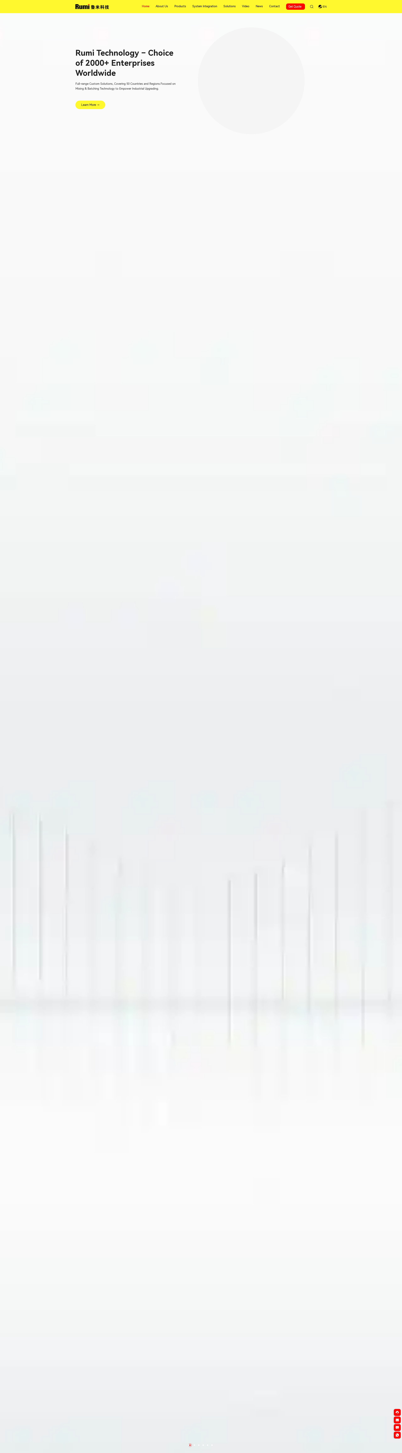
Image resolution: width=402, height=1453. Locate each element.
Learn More (88, 104)
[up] (397, 1442)
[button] (190, 1445)
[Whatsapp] (397, 1436)
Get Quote (295, 6)
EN (325, 6)
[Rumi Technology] (92, 6)
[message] (397, 1428)
